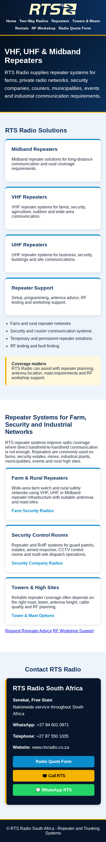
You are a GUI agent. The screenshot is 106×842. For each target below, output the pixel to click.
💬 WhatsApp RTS (54, 790)
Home (11, 21)
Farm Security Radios (33, 511)
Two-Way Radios (33, 21)
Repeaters (60, 21)
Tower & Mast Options (33, 615)
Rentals (22, 28)
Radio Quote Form (75, 28)
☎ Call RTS (53, 776)
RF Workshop (44, 28)
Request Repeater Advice (28, 631)
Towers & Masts (86, 21)
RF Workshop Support (73, 631)
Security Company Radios (37, 563)
